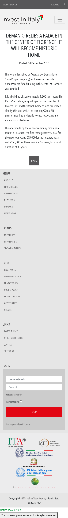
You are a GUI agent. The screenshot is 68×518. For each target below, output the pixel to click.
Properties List (11, 186)
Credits (8, 309)
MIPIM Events (10, 241)
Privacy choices (12, 296)
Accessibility (10, 303)
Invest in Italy (11, 331)
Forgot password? (14, 394)
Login (5, 4)
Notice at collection (10, 510)
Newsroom (9, 200)
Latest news (10, 213)
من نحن (8, 344)
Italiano (55, 4)
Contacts (8, 206)
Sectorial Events (12, 248)
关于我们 (9, 351)
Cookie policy (11, 289)
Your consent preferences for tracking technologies (28, 515)
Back (34, 160)
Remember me (12, 401)
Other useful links (13, 337)
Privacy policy (11, 283)
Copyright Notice (12, 276)
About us (8, 180)
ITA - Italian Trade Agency (34, 498)
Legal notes (10, 269)
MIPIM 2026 (9, 235)
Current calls (11, 193)
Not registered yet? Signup (18, 424)
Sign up (13, 4)
